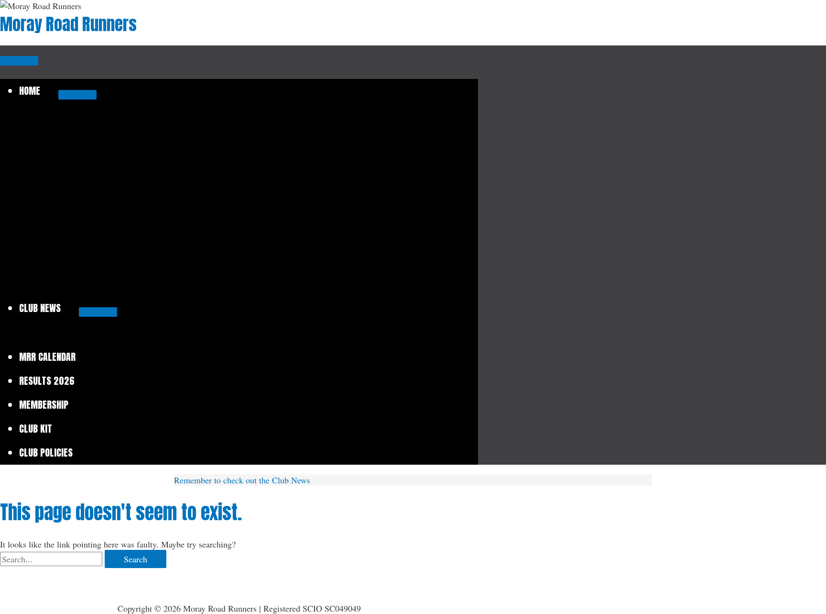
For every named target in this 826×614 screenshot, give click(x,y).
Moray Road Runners (68, 24)
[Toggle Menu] (77, 95)
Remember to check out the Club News (242, 480)
